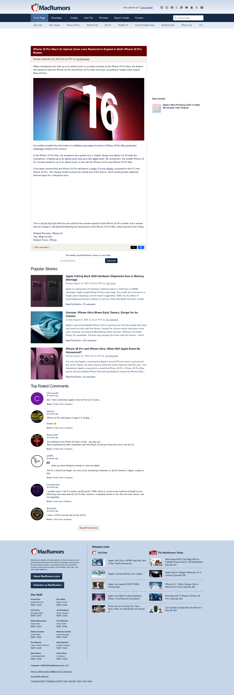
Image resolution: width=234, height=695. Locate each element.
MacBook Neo (167, 25)
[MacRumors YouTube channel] (186, 7)
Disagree (68, 404)
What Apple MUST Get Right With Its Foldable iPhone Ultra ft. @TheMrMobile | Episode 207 (184, 562)
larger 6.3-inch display (102, 168)
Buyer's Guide (121, 17)
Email (33, 605)
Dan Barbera (36, 642)
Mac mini (38, 25)
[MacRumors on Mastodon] (181, 7)
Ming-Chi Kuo (45, 236)
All (201, 25)
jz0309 (50, 456)
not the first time (48, 223)
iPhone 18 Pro (73, 25)
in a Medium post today (82, 145)
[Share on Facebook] (141, 247)
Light (84, 681)
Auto (79, 681)
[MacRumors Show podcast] (161, 7)
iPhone (53, 240)
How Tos (88, 17)
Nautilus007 (52, 435)
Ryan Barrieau (62, 642)
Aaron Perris (62, 653)
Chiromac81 (52, 393)
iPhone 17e (186, 25)
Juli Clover (111, 283)
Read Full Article (73, 304)
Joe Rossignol (82, 59)
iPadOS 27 (123, 25)
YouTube (102, 552)
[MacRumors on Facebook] (172, 7)
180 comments (41, 247)
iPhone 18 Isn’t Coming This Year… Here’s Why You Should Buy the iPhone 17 (126, 609)
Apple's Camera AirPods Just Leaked (125, 574)
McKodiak (51, 508)
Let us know (147, 7)
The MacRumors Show (170, 552)
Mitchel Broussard (38, 621)
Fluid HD (72, 681)
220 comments (90, 340)
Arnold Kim (35, 599)
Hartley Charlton (37, 632)
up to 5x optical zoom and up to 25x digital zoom (80, 158)
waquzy (50, 411)
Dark (90, 681)
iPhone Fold (92, 25)
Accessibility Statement (40, 676)
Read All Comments (89, 528)
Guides (74, 17)
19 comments (89, 377)
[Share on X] (134, 247)
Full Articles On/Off (54, 681)
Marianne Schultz (64, 632)
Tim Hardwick (112, 320)
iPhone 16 (57, 233)
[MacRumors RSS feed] (196, 7)
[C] (37, 404)
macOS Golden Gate (144, 25)
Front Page (39, 17)
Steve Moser (36, 653)
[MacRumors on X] (176, 7)
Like (62, 404)
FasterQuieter (53, 484)
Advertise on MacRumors (47, 585)
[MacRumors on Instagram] (166, 7)
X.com (38, 605)
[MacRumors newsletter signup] (201, 7)
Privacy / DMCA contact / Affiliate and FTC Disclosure (51, 672)
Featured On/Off (38, 681)
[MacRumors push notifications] (191, 7)
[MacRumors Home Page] (51, 8)
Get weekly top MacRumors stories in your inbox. (88, 255)
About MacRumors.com (46, 576)
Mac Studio (54, 25)
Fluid (65, 681)
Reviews (103, 17)
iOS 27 (108, 25)
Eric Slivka (61, 599)
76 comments (89, 304)
